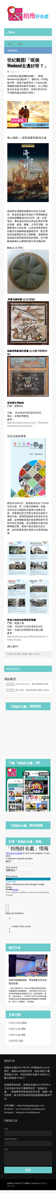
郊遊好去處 (15, 1029)
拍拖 (20, 43)
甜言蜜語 (17, 654)
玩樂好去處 (15, 1035)
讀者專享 (13, 1040)
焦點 (30, 654)
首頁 (9, 43)
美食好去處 (15, 1023)
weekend (36, 654)
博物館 (24, 654)
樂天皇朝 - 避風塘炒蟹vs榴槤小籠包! (32, 690)
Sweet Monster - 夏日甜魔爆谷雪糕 (32, 684)
